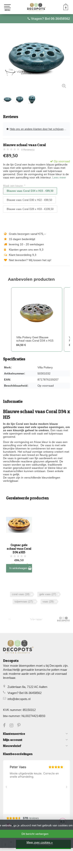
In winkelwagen (18, 568)
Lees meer (59, 177)
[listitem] (36, 319)
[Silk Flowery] (9, 619)
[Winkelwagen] (65, 9)
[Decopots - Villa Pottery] (63, 619)
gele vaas (47, 594)
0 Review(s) (27, 149)
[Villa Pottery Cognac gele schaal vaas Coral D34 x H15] (19, 524)
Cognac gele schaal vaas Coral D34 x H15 (19, 548)
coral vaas (20, 594)
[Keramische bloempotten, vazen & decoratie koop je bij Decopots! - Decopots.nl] (36, 7)
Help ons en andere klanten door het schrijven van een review (40, 129)
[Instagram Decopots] (13, 726)
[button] (7, 319)
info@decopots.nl (19, 699)
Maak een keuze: (14, 185)
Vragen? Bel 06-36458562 (50, 18)
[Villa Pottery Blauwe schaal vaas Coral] (36, 58)
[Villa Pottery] (36, 619)
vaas (48, 601)
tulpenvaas (24, 601)
